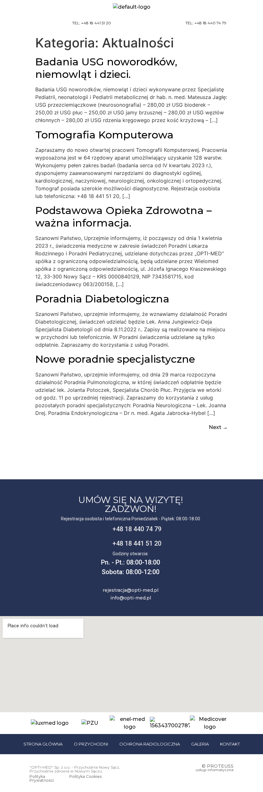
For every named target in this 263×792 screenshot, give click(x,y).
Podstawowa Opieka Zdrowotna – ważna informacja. (123, 216)
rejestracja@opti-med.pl (130, 590)
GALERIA (200, 744)
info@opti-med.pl (130, 598)
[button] (247, 23)
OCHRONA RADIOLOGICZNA (149, 744)
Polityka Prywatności (42, 778)
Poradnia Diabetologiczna (102, 299)
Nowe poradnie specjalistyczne (115, 359)
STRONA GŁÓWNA (43, 744)
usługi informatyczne (214, 770)
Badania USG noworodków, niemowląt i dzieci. (106, 67)
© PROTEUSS (217, 766)
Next (218, 427)
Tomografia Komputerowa (104, 134)
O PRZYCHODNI (91, 744)
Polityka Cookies (85, 776)
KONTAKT (230, 744)
